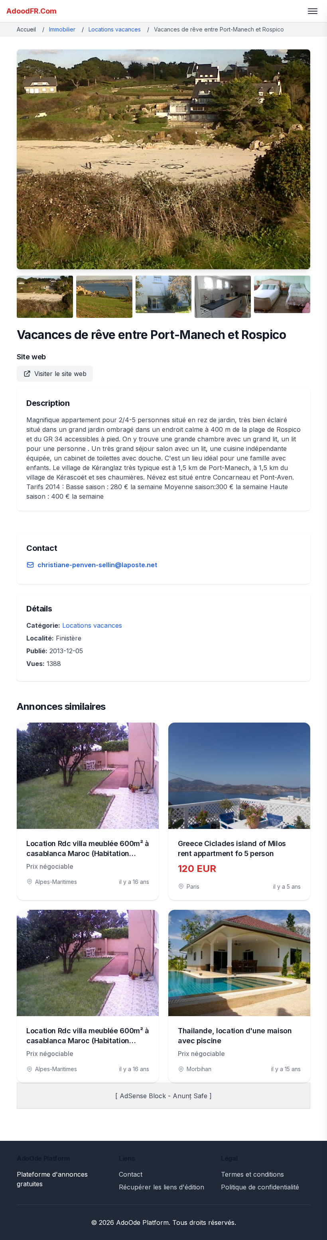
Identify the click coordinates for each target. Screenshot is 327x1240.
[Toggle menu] (313, 11)
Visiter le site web (60, 374)
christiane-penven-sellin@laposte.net (97, 565)
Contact (130, 1174)
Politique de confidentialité (260, 1187)
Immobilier (62, 29)
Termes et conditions (252, 1174)
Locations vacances (115, 29)
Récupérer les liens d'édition (161, 1187)
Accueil (26, 29)
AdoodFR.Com (31, 11)
